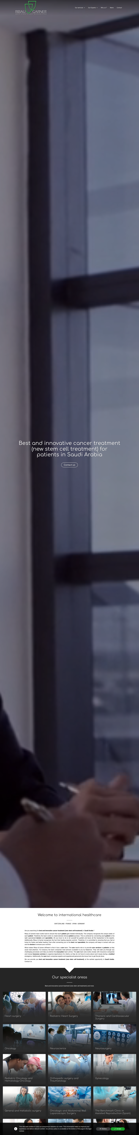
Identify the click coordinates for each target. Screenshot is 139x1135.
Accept (118, 1129)
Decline (104, 1129)
